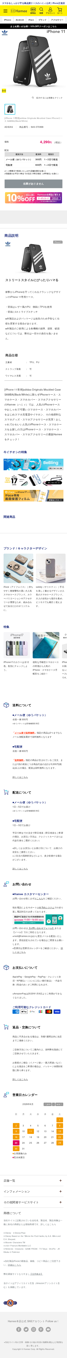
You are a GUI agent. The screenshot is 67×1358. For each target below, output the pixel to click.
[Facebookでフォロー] (18, 1329)
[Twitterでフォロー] (26, 1329)
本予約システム (46, 907)
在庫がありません (33, 183)
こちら (39, 898)
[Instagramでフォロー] (33, 1329)
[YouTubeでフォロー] (48, 1329)
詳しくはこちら (20, 776)
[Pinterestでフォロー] (40, 1329)
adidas (9, 126)
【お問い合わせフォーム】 (41, 927)
